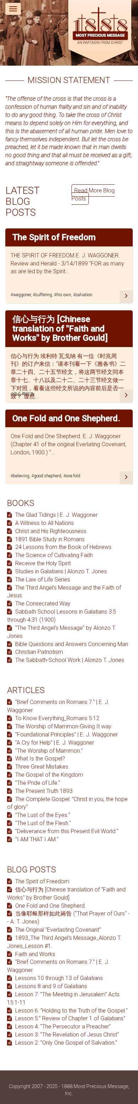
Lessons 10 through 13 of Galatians (58, 978)
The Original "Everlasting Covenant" (57, 929)
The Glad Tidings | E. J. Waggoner (56, 515)
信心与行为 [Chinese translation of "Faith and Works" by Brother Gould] (60, 328)
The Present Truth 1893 (43, 791)
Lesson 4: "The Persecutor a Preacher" (62, 1026)
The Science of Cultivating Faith (53, 555)
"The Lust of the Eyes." (42, 815)
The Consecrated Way (42, 603)
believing (21, 475)
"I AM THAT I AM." (36, 839)
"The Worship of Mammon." (48, 750)
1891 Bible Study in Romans (49, 539)
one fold (73, 475)
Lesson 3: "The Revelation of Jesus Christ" (66, 1034)
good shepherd (47, 475)
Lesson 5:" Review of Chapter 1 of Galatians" (69, 1018)
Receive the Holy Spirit (42, 563)
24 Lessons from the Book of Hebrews (62, 547)
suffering (43, 294)
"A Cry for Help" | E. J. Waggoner (54, 742)
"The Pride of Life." (37, 783)
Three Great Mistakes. (42, 766)
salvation (84, 294)
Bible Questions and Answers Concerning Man (71, 644)
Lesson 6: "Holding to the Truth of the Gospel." (71, 1010)
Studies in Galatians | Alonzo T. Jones (60, 571)
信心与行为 (23, 394)
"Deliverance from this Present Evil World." (66, 831)
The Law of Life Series (42, 579)
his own (64, 294)
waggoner (22, 294)
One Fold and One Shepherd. (66, 418)
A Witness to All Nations (44, 523)
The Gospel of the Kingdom (48, 774)
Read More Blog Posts (93, 194)
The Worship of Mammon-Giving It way (62, 726)
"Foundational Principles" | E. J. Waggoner (66, 734)
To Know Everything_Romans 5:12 (56, 718)
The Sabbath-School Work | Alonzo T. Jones (69, 660)
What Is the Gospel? (39, 758)
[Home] (100, 32)
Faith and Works (34, 954)
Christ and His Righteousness (50, 531)
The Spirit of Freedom (54, 237)
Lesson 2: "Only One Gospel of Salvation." (65, 1042)
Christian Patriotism (38, 652)
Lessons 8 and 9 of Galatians (50, 986)
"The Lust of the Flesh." (42, 823)
